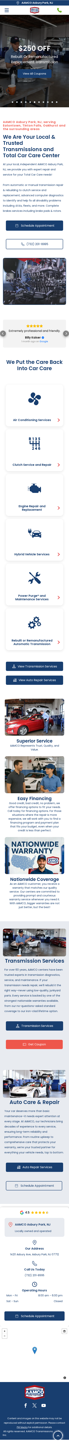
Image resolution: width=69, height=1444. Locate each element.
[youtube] (44, 1406)
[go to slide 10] (52, 102)
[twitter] (35, 1406)
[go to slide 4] (25, 102)
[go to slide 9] (48, 102)
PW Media (22, 1427)
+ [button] (4, 1331)
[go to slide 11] (56, 102)
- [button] (4, 1336)
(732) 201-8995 (34, 1275)
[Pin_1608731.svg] (10, 1224)
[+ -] (34, 1354)
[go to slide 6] (34, 102)
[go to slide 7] (39, 102)
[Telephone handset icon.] (59, 10)
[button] (3, 333)
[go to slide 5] (30, 102)
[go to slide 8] (43, 102)
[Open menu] (6, 10)
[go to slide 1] (12, 102)
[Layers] (64, 1331)
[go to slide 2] (17, 102)
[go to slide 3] (21, 102)
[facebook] (26, 1406)
